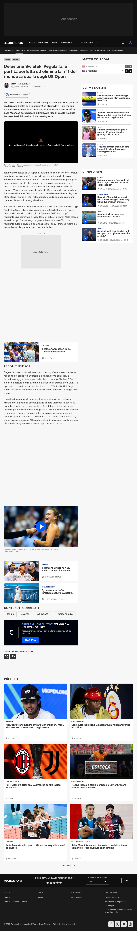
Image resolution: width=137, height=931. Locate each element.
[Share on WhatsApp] (13, 656)
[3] (54, 882)
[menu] (123, 43)
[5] (60, 882)
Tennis (7, 59)
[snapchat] (124, 924)
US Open (16, 59)
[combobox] (97, 882)
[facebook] (111, 924)
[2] (51, 882)
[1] (47, 882)
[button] (41, 527)
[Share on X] (6, 656)
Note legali (109, 906)
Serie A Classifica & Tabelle (15, 902)
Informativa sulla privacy (115, 902)
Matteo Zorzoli (21, 84)
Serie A (7, 898)
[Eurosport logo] (14, 43)
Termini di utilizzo (112, 898)
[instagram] (130, 924)
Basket (40, 898)
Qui (71, 145)
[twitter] (117, 924)
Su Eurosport (76, 898)
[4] (57, 882)
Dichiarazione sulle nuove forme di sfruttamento (118, 911)
